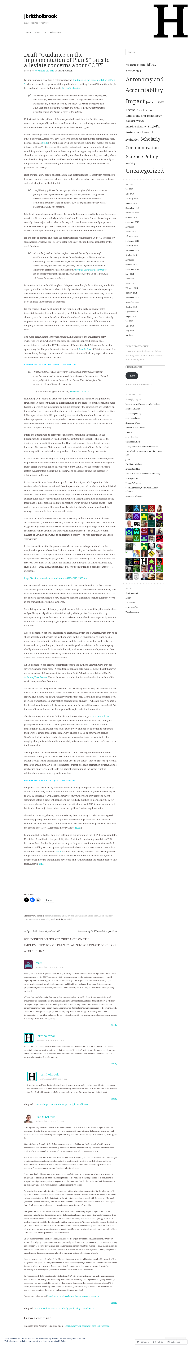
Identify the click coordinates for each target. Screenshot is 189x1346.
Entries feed (131, 603)
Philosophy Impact (133, 399)
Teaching (130, 163)
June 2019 (130, 194)
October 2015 (131, 255)
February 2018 (132, 236)
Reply (114, 1025)
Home (28, 32)
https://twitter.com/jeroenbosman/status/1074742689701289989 (74, 1296)
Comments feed (132, 607)
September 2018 (132, 222)
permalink (68, 919)
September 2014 (132, 269)
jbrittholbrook (40, 16)
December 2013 (132, 298)
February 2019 (132, 199)
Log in (128, 598)
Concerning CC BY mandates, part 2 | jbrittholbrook (61, 1104)
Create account (132, 593)
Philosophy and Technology (144, 115)
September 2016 (132, 241)
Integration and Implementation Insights (143, 404)
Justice (90, 916)
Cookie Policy (60, 1341)
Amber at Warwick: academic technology (143, 474)
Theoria (129, 432)
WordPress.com (132, 612)
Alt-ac (151, 64)
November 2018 (132, 213)
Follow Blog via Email (137, 346)
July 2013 (129, 321)
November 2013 (132, 302)
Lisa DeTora (85, 349)
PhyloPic (154, 126)
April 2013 (130, 335)
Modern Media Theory (135, 428)
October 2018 (131, 217)
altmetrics (133, 71)
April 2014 (130, 279)
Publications (55, 32)
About (37, 32)
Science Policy (44, 919)
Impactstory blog (133, 469)
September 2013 (132, 312)
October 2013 (131, 307)
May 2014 (130, 274)
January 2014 (131, 293)
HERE (77, 828)
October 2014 (131, 265)
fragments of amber (134, 496)
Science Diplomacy (133, 414)
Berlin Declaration (71, 88)
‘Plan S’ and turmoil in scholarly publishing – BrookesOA (64, 1308)
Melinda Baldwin (133, 409)
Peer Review (144, 110)
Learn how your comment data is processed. (87, 1326)
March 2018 (131, 232)
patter (128, 460)
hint (41, 864)
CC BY (45, 143)
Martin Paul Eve (101, 716)
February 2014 (132, 288)
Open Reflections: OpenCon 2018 (42, 931)
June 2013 (130, 326)
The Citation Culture (134, 464)
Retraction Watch (133, 423)
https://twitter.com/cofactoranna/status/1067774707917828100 (55, 578)
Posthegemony (132, 478)
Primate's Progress (133, 483)
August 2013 (131, 316)
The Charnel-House (133, 442)
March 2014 (131, 283)
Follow (132, 376)
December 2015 (132, 250)
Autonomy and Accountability (74, 916)
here (58, 851)
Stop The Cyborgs (133, 418)
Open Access (99, 916)
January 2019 (131, 203)
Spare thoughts (132, 437)
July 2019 (129, 189)
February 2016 (132, 246)
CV (45, 32)
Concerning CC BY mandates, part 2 (97, 931)
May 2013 (130, 331)
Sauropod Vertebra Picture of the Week (142, 447)
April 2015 (130, 260)
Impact (135, 101)
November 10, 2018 (79, 391)
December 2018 (132, 208)
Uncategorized (145, 171)
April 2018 (130, 227)
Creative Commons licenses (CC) (90, 270)
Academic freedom (53, 916)
